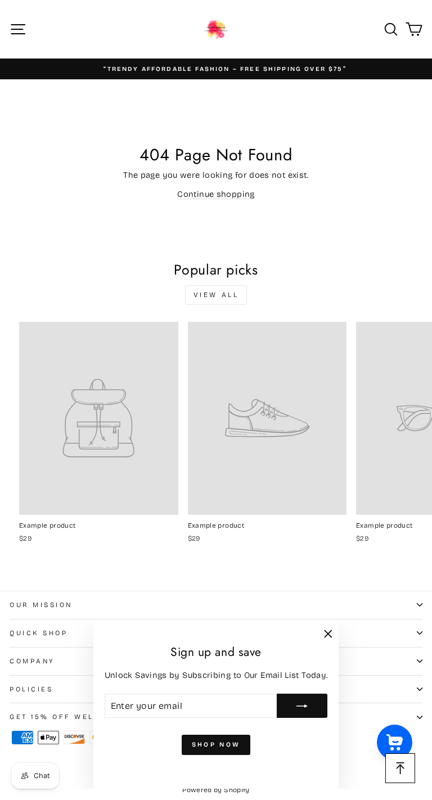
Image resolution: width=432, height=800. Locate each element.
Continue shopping (215, 194)
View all (216, 295)
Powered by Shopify (216, 790)
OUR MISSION (41, 605)
